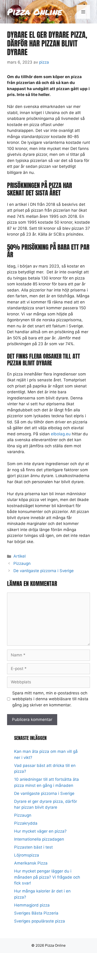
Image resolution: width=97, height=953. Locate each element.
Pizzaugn (22, 563)
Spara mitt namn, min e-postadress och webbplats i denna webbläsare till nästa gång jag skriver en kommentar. (50, 699)
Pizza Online (34, 11)
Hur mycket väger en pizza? (40, 831)
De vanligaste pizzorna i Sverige (43, 570)
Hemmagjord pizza (32, 905)
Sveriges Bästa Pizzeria (36, 913)
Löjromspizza (26, 855)
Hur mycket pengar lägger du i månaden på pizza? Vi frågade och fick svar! (47, 877)
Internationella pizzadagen (39, 839)
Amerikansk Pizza (31, 863)
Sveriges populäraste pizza (39, 921)
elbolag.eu (61, 434)
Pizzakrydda (25, 823)
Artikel (19, 556)
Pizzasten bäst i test (33, 847)
